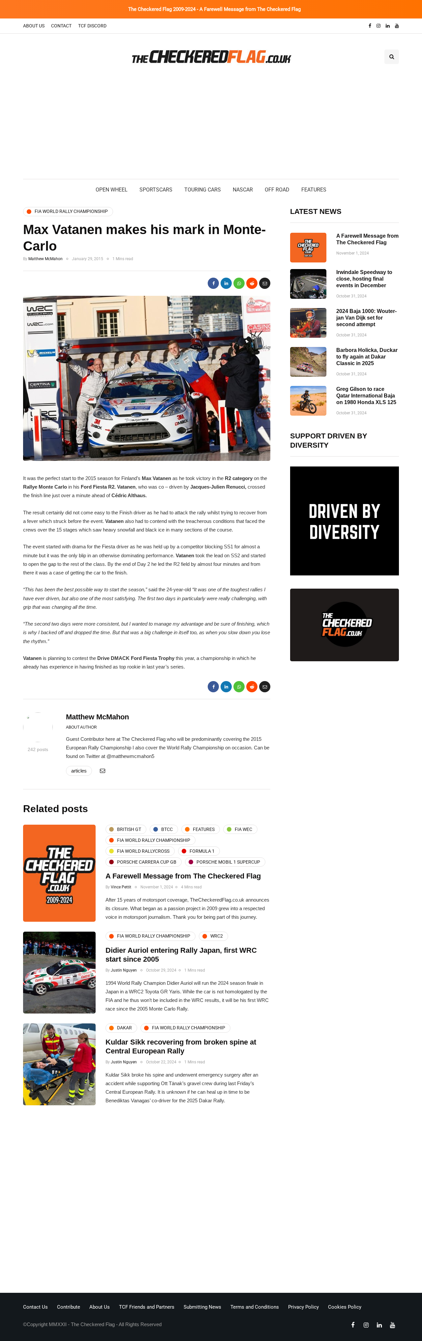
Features (313, 190)
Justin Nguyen (124, 970)
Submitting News (202, 1307)
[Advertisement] (211, 129)
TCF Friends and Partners (146, 1307)
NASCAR (243, 190)
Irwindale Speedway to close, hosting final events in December (364, 278)
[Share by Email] (264, 283)
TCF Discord (92, 25)
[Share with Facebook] (213, 283)
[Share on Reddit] (251, 283)
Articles (79, 771)
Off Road (277, 190)
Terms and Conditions (254, 1307)
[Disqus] (146, 1201)
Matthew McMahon (45, 259)
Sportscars (155, 190)
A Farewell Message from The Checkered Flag (183, 876)
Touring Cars (202, 190)
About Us (34, 25)
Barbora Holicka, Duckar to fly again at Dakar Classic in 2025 (367, 356)
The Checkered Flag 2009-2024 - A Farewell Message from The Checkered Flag (214, 9)
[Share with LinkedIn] (226, 283)
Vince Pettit (121, 887)
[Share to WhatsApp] (239, 283)
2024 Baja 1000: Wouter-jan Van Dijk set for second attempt (366, 317)
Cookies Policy (344, 1307)
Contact (61, 25)
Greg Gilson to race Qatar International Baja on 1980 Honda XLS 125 (366, 395)
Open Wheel (112, 190)
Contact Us (35, 1307)
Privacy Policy (303, 1307)
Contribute (68, 1307)
